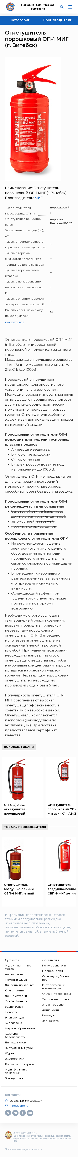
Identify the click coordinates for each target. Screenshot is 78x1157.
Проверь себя (52, 970)
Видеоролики (14, 1058)
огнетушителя (43, 695)
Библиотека (13, 1022)
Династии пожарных (19, 985)
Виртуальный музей (19, 1047)
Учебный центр (16, 1001)
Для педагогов (15, 1042)
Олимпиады (50, 960)
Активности (50, 1010)
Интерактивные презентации (53, 986)
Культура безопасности (15, 1035)
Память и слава (16, 979)
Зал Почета (50, 1020)
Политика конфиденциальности (23, 1149)
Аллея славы (14, 974)
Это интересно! (53, 1004)
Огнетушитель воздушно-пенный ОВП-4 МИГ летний (19, 889)
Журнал (10, 1053)
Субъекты (12, 960)
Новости (11, 1012)
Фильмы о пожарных (19, 1064)
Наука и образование (20, 1028)
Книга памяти (14, 990)
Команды (48, 1015)
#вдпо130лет (14, 1006)
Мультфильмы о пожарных (16, 1071)
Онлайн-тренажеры (56, 993)
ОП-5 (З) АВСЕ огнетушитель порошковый (15, 809)
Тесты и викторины (55, 999)
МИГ (38, 198)
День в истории (16, 995)
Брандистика (14, 1078)
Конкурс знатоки (54, 965)
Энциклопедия (15, 1017)
